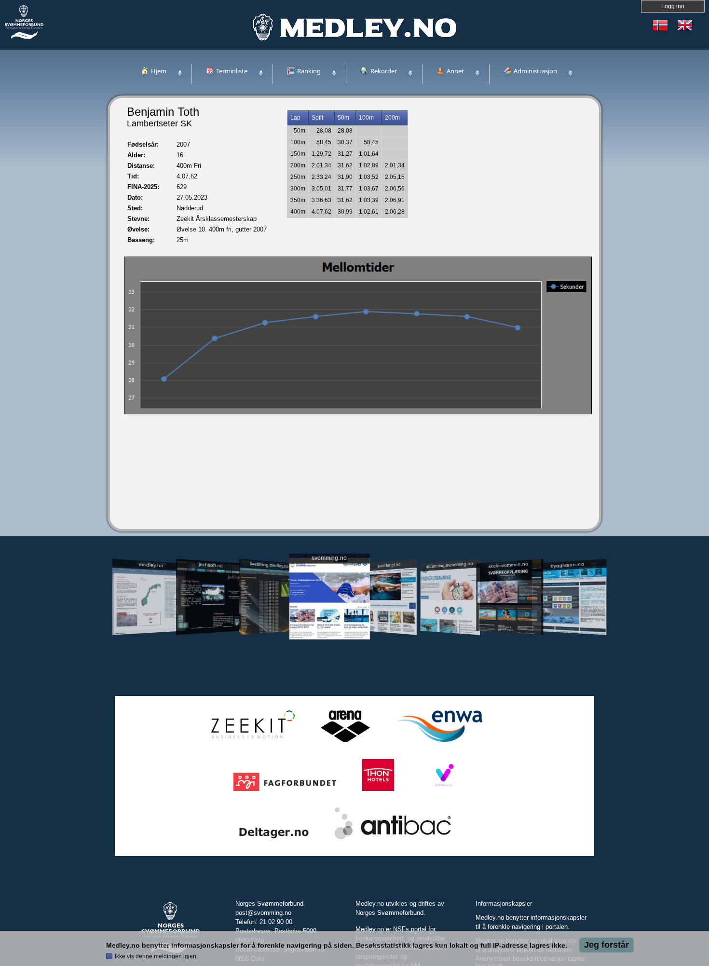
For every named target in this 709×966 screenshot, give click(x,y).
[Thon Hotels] (378, 791)
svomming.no (329, 558)
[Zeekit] (251, 742)
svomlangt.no (389, 565)
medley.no (150, 564)
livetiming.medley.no (269, 565)
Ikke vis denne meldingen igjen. (156, 956)
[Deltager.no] (274, 839)
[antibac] (392, 839)
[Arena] (345, 742)
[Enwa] (439, 742)
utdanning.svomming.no (449, 564)
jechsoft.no (210, 564)
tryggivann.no (568, 565)
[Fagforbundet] (285, 791)
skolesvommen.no (509, 565)
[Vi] (443, 791)
